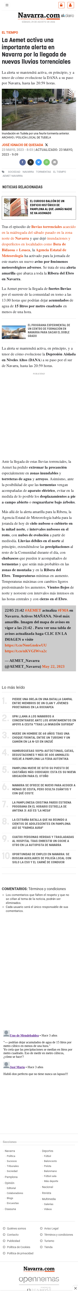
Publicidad (13, 1241)
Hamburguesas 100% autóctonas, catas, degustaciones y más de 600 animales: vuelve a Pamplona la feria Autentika (43, 754)
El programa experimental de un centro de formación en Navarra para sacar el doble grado (49, 331)
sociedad (14, 171)
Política (11, 1156)
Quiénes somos (16, 1228)
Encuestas (13, 1203)
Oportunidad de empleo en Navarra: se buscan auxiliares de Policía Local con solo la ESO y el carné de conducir (41, 858)
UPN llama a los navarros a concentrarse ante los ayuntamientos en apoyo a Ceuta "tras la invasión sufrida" (44, 720)
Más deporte (51, 1181)
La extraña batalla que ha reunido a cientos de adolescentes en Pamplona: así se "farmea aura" (41, 823)
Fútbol (47, 1156)
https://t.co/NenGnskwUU (26, 645)
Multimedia (49, 1199)
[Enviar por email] (54, 162)
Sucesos (12, 1161)
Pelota (47, 1166)
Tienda (48, 1247)
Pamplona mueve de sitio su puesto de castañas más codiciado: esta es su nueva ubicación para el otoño (44, 772)
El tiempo (59, 171)
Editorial (11, 1188)
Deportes (47, 1151)
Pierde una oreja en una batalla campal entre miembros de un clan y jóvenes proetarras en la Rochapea (42, 703)
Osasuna (10, 1209)
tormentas (43, 171)
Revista (46, 1193)
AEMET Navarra (13, 175)
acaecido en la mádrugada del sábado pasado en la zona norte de (39, 232)
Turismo (49, 1241)
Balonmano (50, 1171)
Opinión (9, 1183)
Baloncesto (50, 1161)
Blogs (10, 1198)
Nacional (47, 1187)
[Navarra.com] (39, 15)
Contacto (13, 1234)
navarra (28, 171)
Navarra (10, 1151)
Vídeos (48, 1209)
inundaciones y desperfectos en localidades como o (36, 244)
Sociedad (12, 1171)
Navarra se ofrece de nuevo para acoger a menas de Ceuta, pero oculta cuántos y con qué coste (43, 789)
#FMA (63, 610)
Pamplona (11, 1177)
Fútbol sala (50, 1176)
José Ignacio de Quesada (23, 145)
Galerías (48, 1204)
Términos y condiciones (47, 889)
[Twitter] (46, 145)
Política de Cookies (18, 1247)
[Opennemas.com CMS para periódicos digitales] (39, 1283)
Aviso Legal (51, 1228)
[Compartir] (22, 162)
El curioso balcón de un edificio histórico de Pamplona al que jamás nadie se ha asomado (51, 207)
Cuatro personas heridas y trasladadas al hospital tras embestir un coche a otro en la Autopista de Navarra (43, 841)
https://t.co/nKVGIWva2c (26, 651)
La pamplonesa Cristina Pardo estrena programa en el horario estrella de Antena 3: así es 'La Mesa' (41, 806)
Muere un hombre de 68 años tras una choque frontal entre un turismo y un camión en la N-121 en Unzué (41, 737)
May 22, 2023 (53, 666)
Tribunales (13, 1166)
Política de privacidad (20, 1253)
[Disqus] (38, 971)
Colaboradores (15, 1193)
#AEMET (33, 610)
